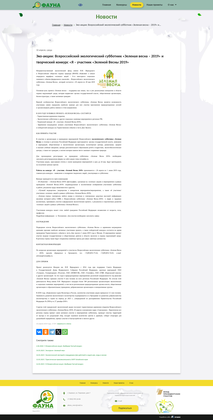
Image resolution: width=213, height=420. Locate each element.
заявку (96, 216)
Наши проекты (154, 5)
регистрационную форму (53, 159)
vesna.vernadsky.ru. (82, 159)
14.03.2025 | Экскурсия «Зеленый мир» (50, 351)
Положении (62, 216)
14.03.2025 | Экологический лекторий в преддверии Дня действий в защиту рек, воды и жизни (71, 355)
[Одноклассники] (46, 332)
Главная (106, 5)
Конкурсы (121, 5)
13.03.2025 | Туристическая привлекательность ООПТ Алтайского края (62, 360)
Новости (136, 5)
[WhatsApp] (65, 332)
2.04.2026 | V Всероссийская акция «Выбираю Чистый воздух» (59, 346)
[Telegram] (52, 332)
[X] (58, 332)
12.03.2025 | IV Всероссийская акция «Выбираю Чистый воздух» (60, 364)
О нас (171, 5)
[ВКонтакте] (39, 332)
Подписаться (125, 408)
